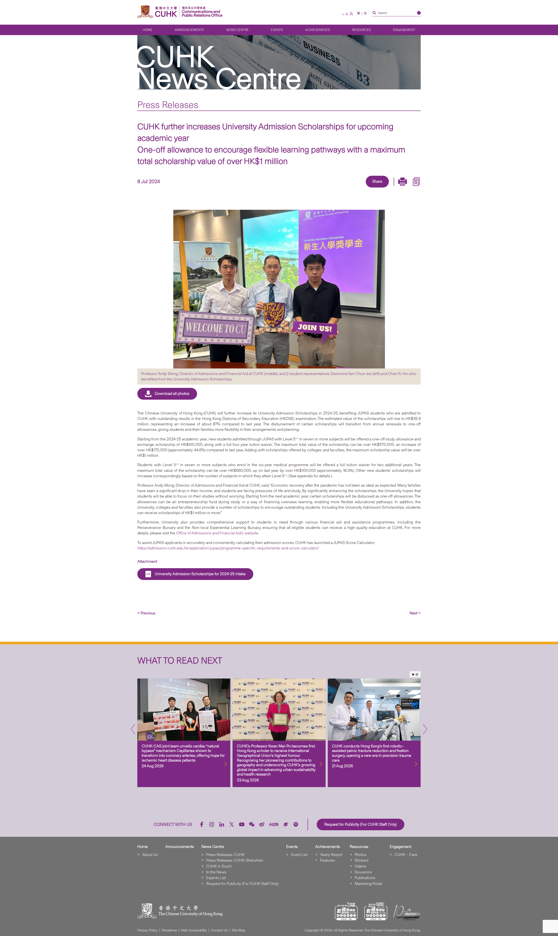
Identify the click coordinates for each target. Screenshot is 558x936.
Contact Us (219, 930)
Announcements (189, 30)
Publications (365, 877)
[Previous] (133, 729)
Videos (360, 866)
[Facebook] (342, 188)
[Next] (425, 729)
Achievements (317, 30)
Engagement (404, 30)
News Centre (237, 30)
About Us (150, 854)
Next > (415, 613)
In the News (216, 872)
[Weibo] (261, 824)
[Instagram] (211, 824)
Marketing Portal (368, 883)
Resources (361, 30)
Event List (299, 854)
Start (413, 674)
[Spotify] (295, 824)
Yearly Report (331, 854)
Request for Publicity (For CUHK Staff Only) (242, 883)
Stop (417, 674)
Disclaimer (169, 930)
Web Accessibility (194, 930)
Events (277, 30)
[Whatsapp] (392, 188)
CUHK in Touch (219, 866)
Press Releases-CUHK (225, 854)
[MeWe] (402, 188)
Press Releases (167, 104)
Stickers (362, 860)
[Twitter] (362, 188)
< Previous (146, 613)
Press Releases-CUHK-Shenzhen (234, 860)
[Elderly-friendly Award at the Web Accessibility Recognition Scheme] (375, 911)
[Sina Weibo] (382, 188)
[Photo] (279, 289)
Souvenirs (363, 872)
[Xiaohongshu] (274, 824)
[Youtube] (241, 824)
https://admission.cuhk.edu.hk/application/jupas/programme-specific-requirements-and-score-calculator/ (228, 548)
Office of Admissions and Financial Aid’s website (217, 533)
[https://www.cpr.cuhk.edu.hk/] (201, 11)
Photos (360, 854)
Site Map (238, 930)
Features (327, 860)
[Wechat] (251, 824)
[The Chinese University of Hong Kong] (158, 11)
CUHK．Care (406, 854)
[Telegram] (372, 188)
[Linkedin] (352, 188)
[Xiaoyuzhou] (285, 824)
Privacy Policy (147, 930)
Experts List (216, 877)
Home (147, 30)
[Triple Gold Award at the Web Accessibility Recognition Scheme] (346, 911)
